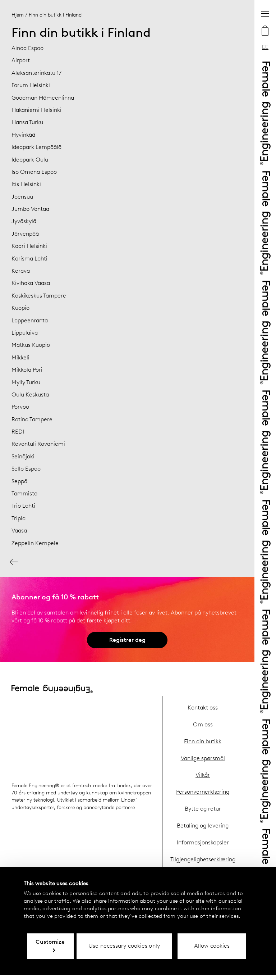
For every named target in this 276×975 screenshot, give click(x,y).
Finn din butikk (202, 741)
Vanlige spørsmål (203, 758)
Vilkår (203, 774)
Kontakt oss (203, 707)
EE (265, 47)
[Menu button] (265, 14)
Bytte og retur (203, 808)
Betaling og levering (203, 825)
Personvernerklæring (202, 791)
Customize (50, 941)
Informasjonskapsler (203, 842)
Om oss (203, 724)
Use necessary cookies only (124, 945)
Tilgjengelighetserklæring (202, 859)
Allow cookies (212, 945)
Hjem (18, 15)
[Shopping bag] (265, 31)
